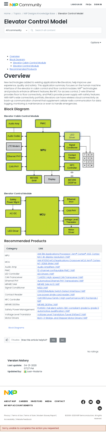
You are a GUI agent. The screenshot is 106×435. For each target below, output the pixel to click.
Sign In (98, 4)
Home (7, 13)
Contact (60, 401)
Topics (17, 13)
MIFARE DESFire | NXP (47, 304)
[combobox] (65, 30)
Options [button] (95, 42)
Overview (15, 56)
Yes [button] (53, 340)
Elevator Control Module (26, 65)
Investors (36, 401)
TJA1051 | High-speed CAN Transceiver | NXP (60, 277)
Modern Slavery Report (46, 415)
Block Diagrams (16, 328)
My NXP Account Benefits (18, 405)
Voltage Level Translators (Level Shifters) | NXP (61, 314)
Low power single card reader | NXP (56, 294)
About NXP (10, 401)
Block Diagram (17, 59)
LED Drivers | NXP (45, 273)
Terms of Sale (29, 415)
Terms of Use (17, 415)
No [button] (62, 340)
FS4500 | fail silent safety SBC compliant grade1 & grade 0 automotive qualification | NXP (68, 309)
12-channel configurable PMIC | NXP (56, 270)
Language (76, 4)
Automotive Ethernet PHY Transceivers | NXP (60, 280)
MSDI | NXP (42, 287)
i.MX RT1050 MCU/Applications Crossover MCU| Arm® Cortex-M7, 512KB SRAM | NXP (69, 262)
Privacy (7, 415)
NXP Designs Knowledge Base (39, 13)
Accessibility (9, 419)
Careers (23, 401)
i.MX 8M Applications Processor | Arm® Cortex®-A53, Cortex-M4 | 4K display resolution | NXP (68, 255)
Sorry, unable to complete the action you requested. (30, 428)
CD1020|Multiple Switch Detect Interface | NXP (61, 291)
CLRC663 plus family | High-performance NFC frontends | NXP (67, 299)
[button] (7, 340)
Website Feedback (23, 419)
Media (48, 401)
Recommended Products (23, 69)
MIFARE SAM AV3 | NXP (48, 284)
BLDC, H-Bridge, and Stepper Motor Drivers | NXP (62, 318)
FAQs (88, 4)
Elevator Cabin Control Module (29, 62)
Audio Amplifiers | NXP (48, 267)
